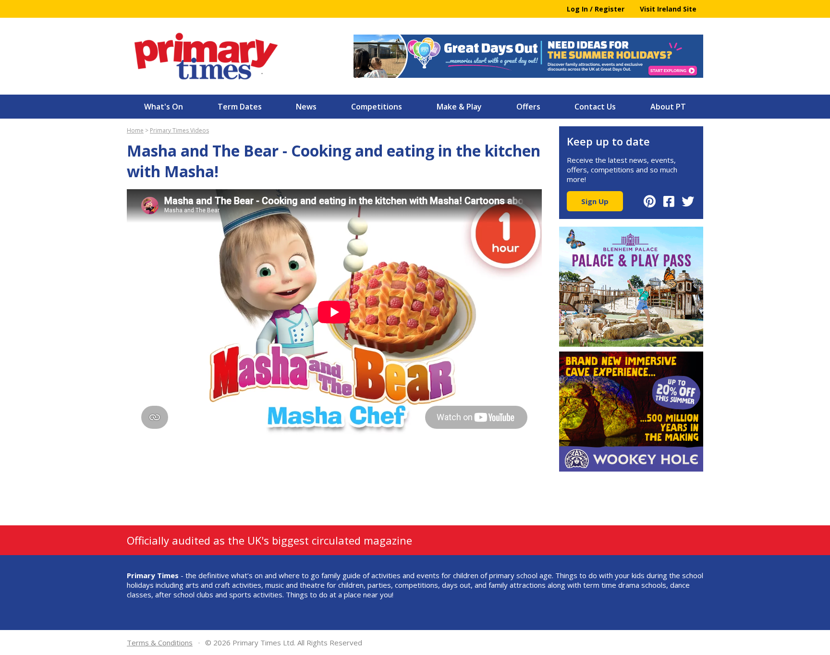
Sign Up (595, 201)
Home (135, 130)
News (306, 106)
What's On (163, 106)
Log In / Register (595, 8)
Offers (528, 106)
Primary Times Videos (179, 130)
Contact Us (595, 106)
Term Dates (240, 106)
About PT (668, 106)
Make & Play (459, 106)
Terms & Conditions (160, 642)
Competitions (376, 106)
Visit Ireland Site (668, 8)
